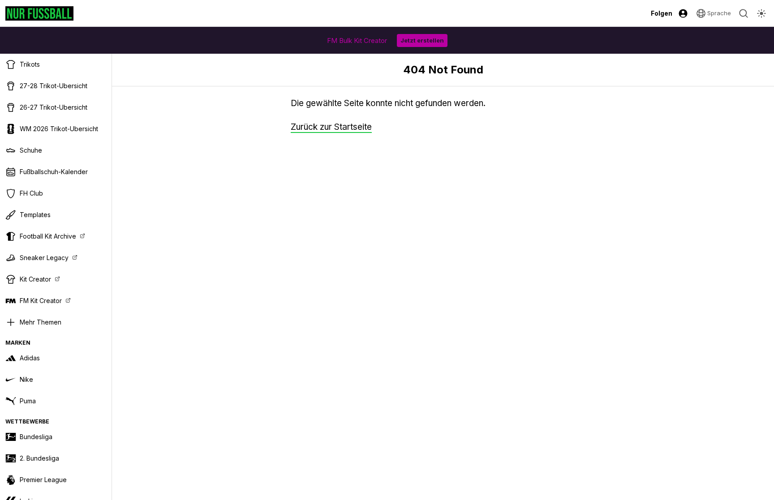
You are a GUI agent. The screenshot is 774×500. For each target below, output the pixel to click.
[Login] (683, 13)
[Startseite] (39, 13)
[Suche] (743, 13)
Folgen (661, 13)
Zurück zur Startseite (331, 127)
